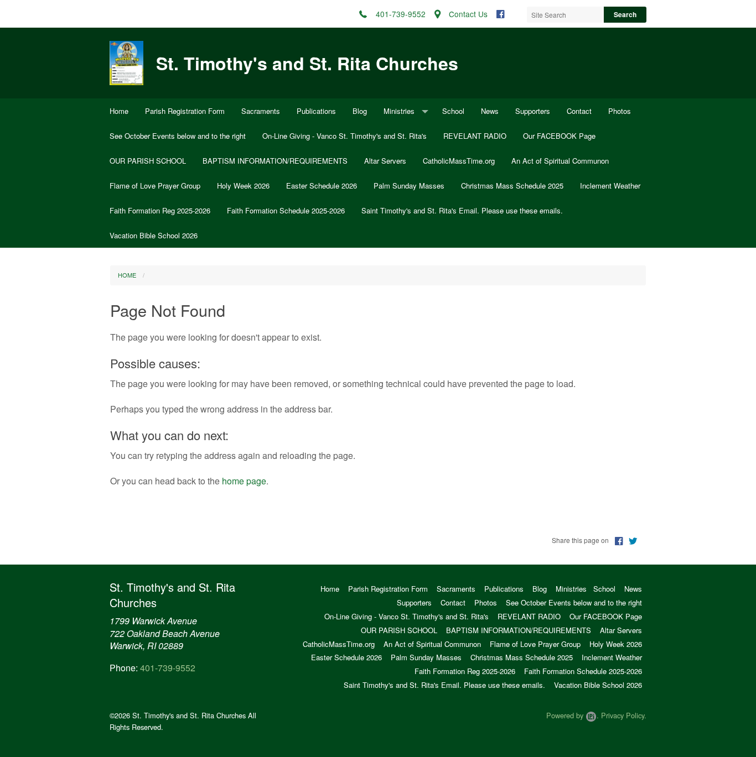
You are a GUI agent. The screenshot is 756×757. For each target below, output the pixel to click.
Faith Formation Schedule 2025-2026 (286, 210)
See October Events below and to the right (178, 135)
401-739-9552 (167, 667)
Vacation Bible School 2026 (154, 235)
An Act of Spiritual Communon (560, 160)
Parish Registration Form (185, 111)
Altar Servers (385, 160)
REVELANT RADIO (474, 135)
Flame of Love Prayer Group (155, 185)
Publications (316, 111)
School (453, 111)
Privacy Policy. (623, 715)
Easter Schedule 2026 (321, 185)
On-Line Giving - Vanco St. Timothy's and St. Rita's (344, 135)
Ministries (399, 111)
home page (244, 480)
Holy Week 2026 (243, 185)
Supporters (532, 111)
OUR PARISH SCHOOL (148, 160)
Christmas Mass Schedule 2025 (512, 185)
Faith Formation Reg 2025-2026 (160, 210)
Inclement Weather (610, 185)
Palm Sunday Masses (409, 185)
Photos (619, 111)
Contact (579, 111)
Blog (360, 111)
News (490, 111)
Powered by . (572, 715)
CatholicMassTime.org (459, 160)
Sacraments (260, 111)
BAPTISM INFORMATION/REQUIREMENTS (275, 160)
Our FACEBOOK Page (559, 135)
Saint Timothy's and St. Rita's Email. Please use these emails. (462, 210)
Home (119, 111)
